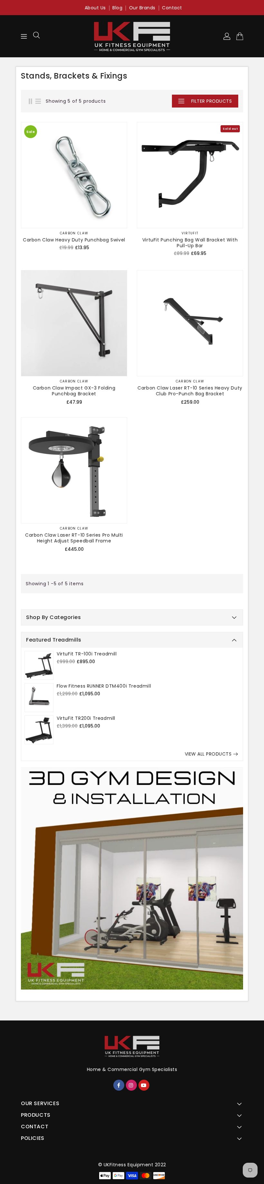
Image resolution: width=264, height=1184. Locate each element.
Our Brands (142, 8)
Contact (172, 8)
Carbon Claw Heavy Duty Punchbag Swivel (74, 240)
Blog (117, 8)
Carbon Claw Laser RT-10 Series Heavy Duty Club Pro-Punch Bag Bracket (189, 391)
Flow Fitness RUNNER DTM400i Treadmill (104, 686)
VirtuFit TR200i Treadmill (86, 718)
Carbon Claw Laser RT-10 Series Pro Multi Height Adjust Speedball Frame (74, 538)
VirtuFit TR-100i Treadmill (87, 654)
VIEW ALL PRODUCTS (208, 754)
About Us (95, 8)
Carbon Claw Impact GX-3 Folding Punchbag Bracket (74, 391)
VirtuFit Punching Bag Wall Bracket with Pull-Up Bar (190, 243)
